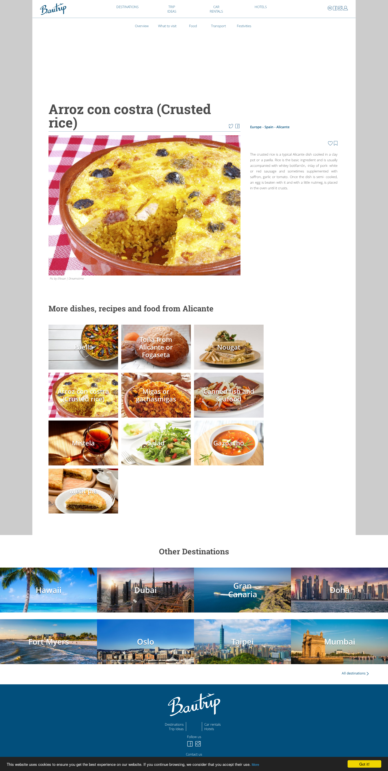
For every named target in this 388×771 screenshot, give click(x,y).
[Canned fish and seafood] (230, 418)
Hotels (209, 729)
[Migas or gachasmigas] (157, 418)
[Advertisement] (293, 231)
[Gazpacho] (230, 466)
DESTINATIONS (127, 6)
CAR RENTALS (216, 8)
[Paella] (84, 370)
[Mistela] (84, 466)
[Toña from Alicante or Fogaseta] (157, 370)
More (255, 764)
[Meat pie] (84, 514)
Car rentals (212, 724)
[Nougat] (230, 370)
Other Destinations (194, 551)
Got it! (364, 764)
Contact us (194, 754)
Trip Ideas (176, 729)
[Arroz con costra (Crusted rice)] (84, 418)
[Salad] (157, 466)
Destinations (174, 724)
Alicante (283, 127)
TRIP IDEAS (171, 8)
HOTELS (261, 6)
